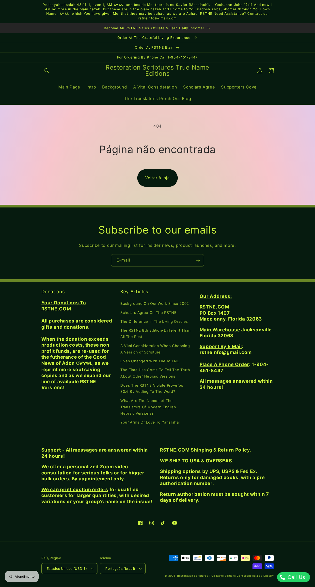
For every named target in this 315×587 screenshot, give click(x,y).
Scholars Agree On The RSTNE (148, 312)
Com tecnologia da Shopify (255, 575)
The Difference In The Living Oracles (154, 321)
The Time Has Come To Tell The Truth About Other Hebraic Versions (155, 373)
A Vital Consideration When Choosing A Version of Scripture (155, 349)
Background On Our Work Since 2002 (154, 303)
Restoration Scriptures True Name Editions (206, 575)
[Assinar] (198, 260)
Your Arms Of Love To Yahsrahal (150, 422)
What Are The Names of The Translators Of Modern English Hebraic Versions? (148, 407)
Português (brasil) (120, 569)
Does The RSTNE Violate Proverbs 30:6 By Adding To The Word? (151, 388)
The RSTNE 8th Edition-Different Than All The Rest (155, 333)
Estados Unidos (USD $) (67, 569)
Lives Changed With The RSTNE (149, 361)
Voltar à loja (157, 178)
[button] (47, 70)
